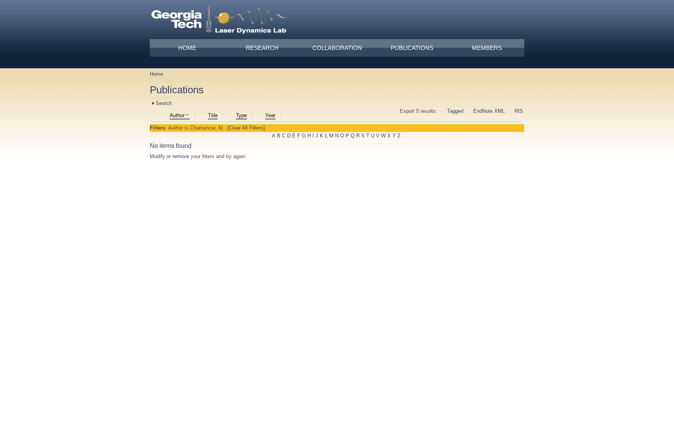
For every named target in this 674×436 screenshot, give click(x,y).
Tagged (455, 111)
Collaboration (337, 47)
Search (164, 103)
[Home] (219, 21)
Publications (412, 47)
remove (180, 156)
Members (487, 47)
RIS (518, 111)
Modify (157, 156)
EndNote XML (489, 111)
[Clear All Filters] (246, 128)
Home (187, 47)
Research (262, 47)
